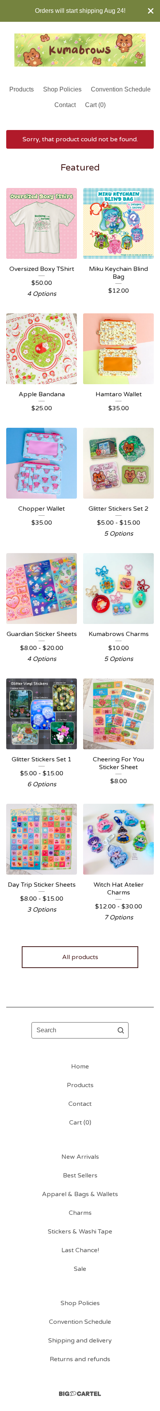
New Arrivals (80, 1157)
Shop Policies (62, 89)
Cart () (95, 105)
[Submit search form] (120, 1030)
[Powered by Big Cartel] (80, 1393)
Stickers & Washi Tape (80, 1231)
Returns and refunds (80, 1359)
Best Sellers (80, 1175)
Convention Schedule (121, 89)
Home (80, 1066)
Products (21, 89)
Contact (65, 105)
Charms (80, 1213)
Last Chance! (80, 1250)
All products (80, 957)
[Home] (80, 50)
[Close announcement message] (150, 11)
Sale (80, 1269)
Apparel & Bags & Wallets (80, 1194)
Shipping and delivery (80, 1340)
